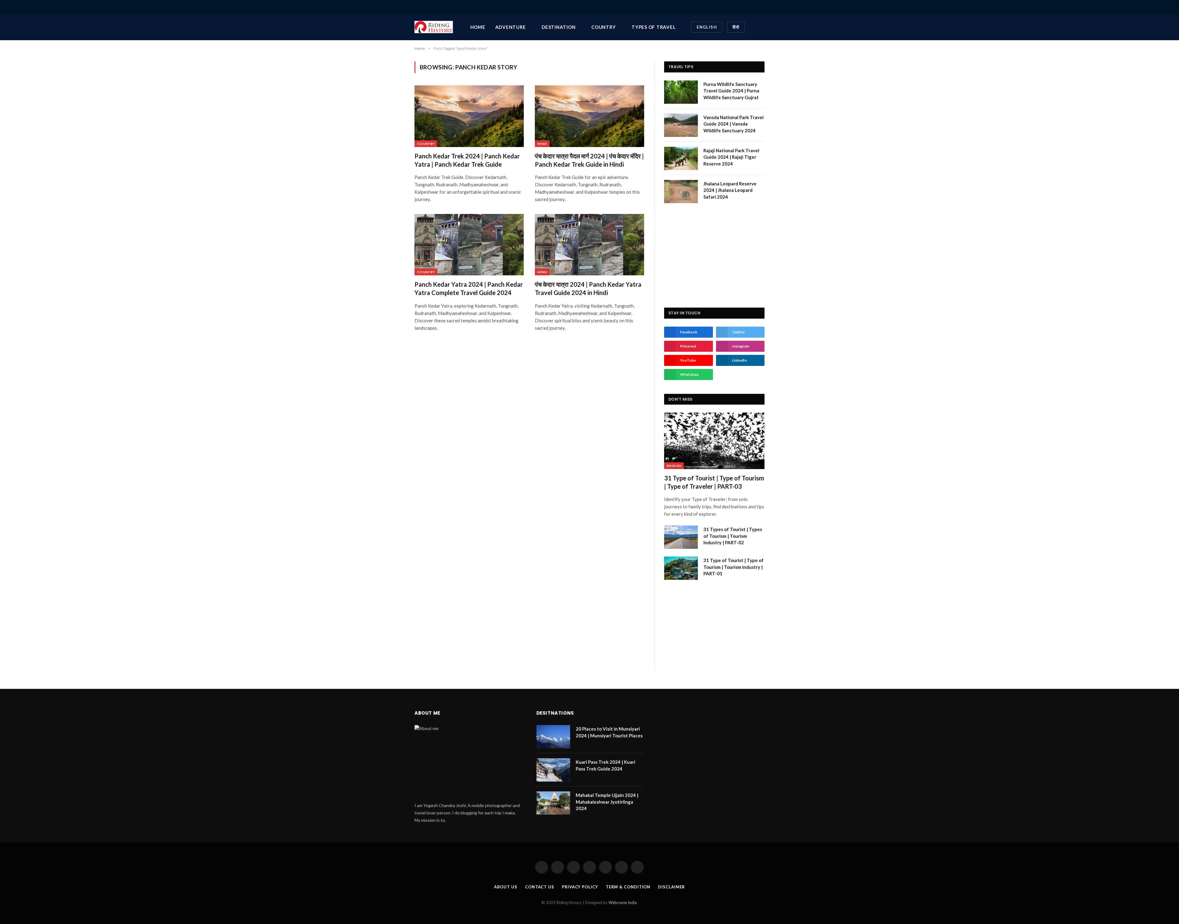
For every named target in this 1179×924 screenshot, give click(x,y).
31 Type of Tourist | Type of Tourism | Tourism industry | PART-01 (733, 566)
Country (603, 27)
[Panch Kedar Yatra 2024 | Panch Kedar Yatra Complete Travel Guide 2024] (469, 244)
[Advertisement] (714, 255)
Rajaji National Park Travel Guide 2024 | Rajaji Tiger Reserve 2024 (731, 157)
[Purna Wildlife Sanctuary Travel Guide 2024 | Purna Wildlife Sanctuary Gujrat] (681, 92)
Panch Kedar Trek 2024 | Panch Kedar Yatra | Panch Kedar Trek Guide (467, 160)
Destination (558, 27)
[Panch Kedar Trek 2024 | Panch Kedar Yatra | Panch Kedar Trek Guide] (469, 116)
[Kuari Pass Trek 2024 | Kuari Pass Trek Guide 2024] (553, 770)
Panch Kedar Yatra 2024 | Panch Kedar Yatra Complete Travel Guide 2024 (468, 288)
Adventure (510, 27)
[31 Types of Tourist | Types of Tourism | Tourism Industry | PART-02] (681, 537)
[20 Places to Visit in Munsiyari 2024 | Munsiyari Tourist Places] (553, 736)
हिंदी (736, 27)
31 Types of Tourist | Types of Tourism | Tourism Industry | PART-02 (732, 535)
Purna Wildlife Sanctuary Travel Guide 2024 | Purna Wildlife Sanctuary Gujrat (731, 90)
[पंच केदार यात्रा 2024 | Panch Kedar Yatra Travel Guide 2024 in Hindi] (589, 244)
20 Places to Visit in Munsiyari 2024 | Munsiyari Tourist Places (609, 732)
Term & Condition (628, 886)
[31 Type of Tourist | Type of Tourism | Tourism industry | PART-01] (681, 568)
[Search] (762, 7)
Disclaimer (671, 886)
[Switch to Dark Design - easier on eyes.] (753, 27)
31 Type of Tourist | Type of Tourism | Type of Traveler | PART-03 (714, 482)
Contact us (539, 886)
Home (477, 27)
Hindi (542, 143)
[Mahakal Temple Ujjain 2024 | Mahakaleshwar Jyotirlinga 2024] (553, 803)
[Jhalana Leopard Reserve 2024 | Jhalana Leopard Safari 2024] (681, 191)
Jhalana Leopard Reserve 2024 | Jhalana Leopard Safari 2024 (730, 190)
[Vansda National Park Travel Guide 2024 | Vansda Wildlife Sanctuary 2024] (681, 125)
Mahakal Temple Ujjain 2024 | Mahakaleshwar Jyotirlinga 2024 (607, 801)
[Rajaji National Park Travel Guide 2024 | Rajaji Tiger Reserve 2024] (681, 158)
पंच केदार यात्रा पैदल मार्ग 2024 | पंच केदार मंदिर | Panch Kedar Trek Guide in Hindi (589, 160)
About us (505, 886)
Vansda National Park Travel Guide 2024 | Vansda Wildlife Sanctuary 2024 (733, 124)
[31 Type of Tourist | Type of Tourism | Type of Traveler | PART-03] (714, 441)
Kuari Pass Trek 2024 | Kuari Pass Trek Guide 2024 (605, 765)
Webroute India (623, 902)
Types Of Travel (653, 27)
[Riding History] (433, 27)
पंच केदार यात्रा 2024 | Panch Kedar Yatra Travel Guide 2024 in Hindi (588, 288)
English (707, 27)
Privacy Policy (580, 886)
